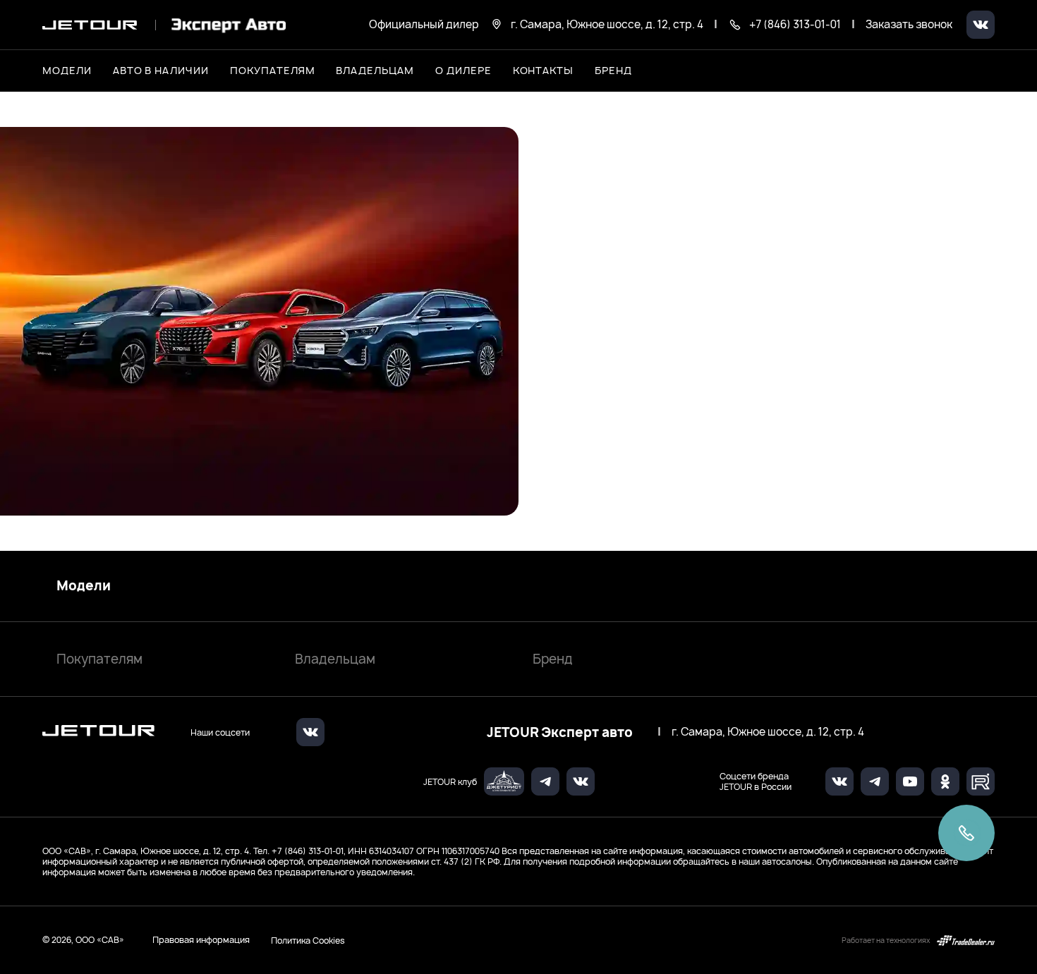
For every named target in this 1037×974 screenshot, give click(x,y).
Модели (83, 586)
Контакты (543, 70)
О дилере (463, 70)
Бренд (553, 659)
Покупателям (99, 659)
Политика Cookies (308, 940)
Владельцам (335, 659)
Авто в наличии (161, 70)
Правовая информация (201, 940)
